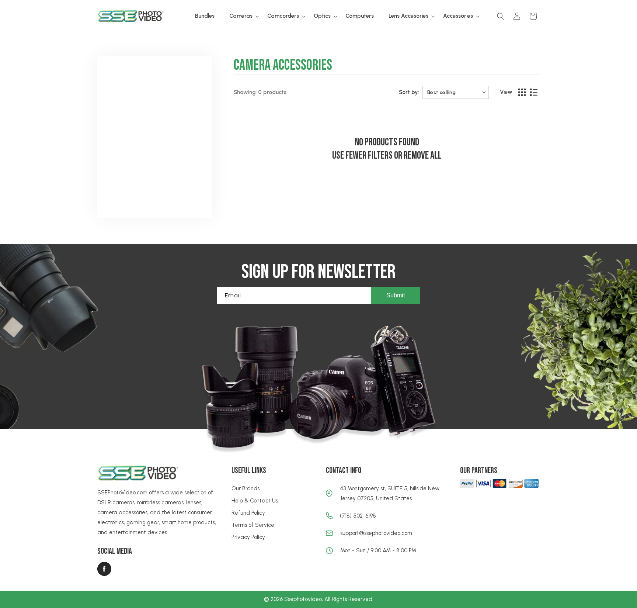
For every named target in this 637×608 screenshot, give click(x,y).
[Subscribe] (395, 295)
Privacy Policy (248, 537)
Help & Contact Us (255, 500)
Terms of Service (253, 525)
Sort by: (409, 92)
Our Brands (246, 488)
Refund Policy (248, 512)
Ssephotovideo (303, 599)
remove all (423, 155)
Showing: (245, 92)
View (506, 92)
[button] (241, 16)
